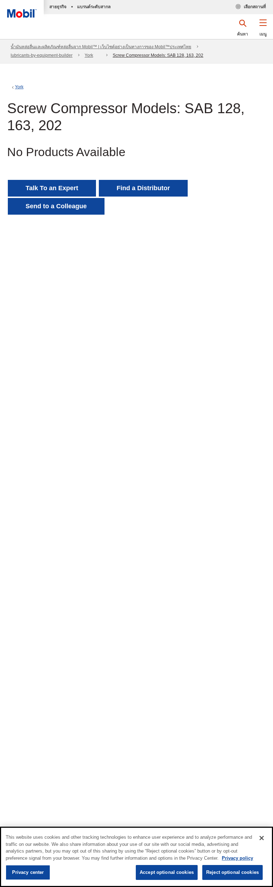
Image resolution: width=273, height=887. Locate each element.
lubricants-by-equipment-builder (42, 55)
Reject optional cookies (232, 872)
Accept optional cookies (167, 872)
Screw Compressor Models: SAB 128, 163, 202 (158, 55)
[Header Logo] (22, 9)
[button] (263, 30)
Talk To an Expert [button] (52, 188)
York (89, 55)
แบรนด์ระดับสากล (94, 6)
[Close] (261, 838)
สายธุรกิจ (57, 6)
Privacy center (28, 872)
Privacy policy (237, 858)
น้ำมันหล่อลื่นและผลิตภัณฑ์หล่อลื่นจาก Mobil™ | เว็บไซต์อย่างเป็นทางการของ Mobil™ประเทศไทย (101, 46)
